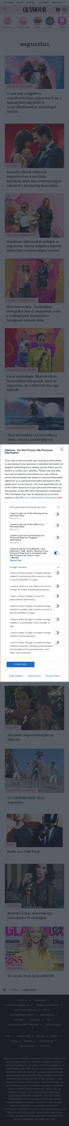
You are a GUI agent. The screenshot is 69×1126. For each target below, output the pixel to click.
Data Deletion (16, 676)
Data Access (34, 676)
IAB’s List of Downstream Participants (38, 497)
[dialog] (34, 563)
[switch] (56, 514)
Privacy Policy (53, 676)
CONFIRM (20, 664)
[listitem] (34, 507)
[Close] (63, 450)
